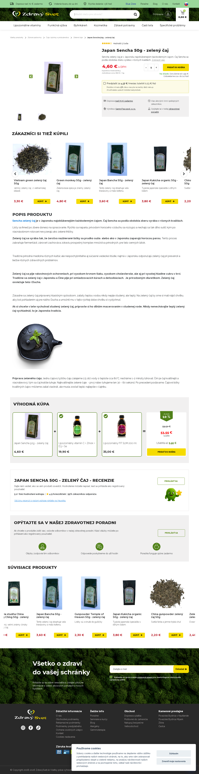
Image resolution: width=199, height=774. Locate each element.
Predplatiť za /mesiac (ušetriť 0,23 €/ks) (131, 86)
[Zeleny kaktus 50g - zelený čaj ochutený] (176, 593)
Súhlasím (173, 753)
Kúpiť (44, 201)
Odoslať (179, 669)
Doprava (119, 101)
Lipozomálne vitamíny (27, 25)
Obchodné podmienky (67, 719)
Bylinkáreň (80, 25)
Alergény (94, 726)
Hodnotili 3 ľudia (120, 43)
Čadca (162, 726)
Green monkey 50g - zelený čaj (35, 182)
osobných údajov (145, 677)
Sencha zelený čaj (24, 220)
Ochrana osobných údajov (69, 730)
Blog (155, 4)
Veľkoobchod (131, 726)
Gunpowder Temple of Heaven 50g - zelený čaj (60, 616)
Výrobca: (121, 109)
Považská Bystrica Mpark (171, 719)
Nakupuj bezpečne (133, 722)
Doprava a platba (132, 715)
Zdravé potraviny (124, 25)
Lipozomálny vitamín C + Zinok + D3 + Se (77, 445)
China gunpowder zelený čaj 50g (163, 182)
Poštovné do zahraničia (136, 719)
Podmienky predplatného (69, 726)
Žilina (161, 722)
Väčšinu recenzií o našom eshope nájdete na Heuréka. (40, 500)
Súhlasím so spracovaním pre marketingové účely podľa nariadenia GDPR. (145, 678)
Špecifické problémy (172, 25)
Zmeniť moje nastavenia (174, 761)
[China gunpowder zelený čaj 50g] (163, 159)
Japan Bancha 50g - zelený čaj (77, 182)
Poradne (144, 4)
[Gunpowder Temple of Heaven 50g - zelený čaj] (61, 593)
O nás (165, 4)
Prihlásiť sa (171, 481)
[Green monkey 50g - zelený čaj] (35, 159)
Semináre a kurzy (98, 719)
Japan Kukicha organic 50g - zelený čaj (121, 182)
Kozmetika (100, 25)
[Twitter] (30, 727)
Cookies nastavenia (65, 737)
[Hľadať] (135, 14)
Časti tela (147, 25)
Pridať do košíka (176, 67)
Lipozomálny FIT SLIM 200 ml (120, 443)
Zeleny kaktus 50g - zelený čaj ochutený (172, 616)
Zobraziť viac (158, 60)
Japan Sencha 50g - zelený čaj (100, 38)
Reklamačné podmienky (68, 722)
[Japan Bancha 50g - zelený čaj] (78, 159)
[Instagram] (23, 727)
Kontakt (176, 4)
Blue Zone (131, 4)
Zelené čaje (78, 38)
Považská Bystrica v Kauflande (174, 715)
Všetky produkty (16, 38)
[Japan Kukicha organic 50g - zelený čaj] (120, 159)
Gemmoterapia (97, 730)
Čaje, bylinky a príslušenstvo (57, 38)
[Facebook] (38, 727)
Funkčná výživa (57, 25)
